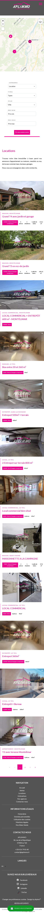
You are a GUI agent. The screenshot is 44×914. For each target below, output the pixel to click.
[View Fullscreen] (2, 28)
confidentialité (35, 909)
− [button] (3, 24)
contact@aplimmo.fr (22, 852)
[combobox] (22, 86)
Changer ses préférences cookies (14, 899)
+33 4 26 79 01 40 (22, 849)
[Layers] (40, 21)
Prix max (12, 120)
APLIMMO (22, 837)
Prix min (11, 110)
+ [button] (3, 20)
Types (10, 92)
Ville (10, 101)
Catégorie (13, 82)
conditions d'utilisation (15, 911)
